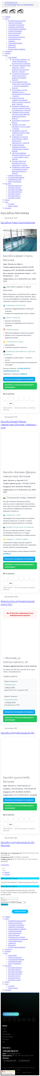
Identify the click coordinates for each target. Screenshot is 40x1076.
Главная (7, 17)
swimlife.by (23, 374)
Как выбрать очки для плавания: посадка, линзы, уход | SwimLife (21, 133)
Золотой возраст (14, 35)
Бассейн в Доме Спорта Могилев (18, 222)
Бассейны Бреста (14, 196)
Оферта (18, 1070)
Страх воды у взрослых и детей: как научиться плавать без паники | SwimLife (20, 77)
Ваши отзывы (13, 206)
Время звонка (5, 902)
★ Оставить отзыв (11, 1014)
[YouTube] (16, 403)
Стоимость (8, 51)
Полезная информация (16, 177)
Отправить (4, 904)
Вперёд (7, 872)
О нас (6, 202)
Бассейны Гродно (14, 194)
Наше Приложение (14, 33)
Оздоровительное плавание (14, 40)
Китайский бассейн (14, 179)
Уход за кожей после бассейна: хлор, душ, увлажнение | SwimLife (20, 163)
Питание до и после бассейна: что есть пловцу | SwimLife (21, 127)
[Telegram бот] (21, 398)
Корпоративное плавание (17, 29)
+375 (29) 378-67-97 (23, 368)
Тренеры (7, 53)
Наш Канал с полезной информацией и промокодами (19, 386)
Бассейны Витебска (15, 192)
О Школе (11, 204)
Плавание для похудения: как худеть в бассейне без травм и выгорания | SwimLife (21, 115)
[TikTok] (27, 398)
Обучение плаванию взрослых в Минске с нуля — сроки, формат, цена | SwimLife (21, 156)
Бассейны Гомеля (14, 198)
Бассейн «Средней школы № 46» (17, 732)
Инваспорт (12, 45)
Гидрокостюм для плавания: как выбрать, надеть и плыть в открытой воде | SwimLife (21, 101)
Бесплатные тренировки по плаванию (19, 379)
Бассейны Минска (14, 188)
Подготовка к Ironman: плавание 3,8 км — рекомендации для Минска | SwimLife (21, 93)
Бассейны (7, 184)
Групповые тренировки (16, 25)
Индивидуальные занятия (17, 21)
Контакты (7, 208)
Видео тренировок (14, 181)
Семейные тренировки (16, 27)
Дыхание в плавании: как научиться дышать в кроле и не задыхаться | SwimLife (21, 108)
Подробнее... (5, 865)
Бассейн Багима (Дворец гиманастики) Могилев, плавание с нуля (19, 424)
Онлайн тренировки (15, 31)
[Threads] (5, 398)
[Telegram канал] (16, 398)
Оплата (6, 200)
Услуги (6, 19)
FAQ (4, 1042)
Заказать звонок (20, 911)
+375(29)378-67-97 (10, 2)
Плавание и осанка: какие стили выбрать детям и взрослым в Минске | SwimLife (21, 170)
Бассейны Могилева (15, 190)
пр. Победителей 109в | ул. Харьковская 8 (18, 5)
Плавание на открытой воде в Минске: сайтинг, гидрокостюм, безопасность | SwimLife (20, 140)
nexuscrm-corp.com (26, 1072)
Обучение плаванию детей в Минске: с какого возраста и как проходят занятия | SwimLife (21, 68)
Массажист (12, 47)
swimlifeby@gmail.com (11, 371)
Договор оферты (8, 1037)
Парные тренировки (15, 23)
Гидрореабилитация (15, 43)
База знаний (12, 57)
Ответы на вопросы (15, 175)
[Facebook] (5, 403)
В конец (7, 874)
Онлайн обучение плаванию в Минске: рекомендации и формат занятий (20, 148)
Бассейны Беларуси (15, 186)
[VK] (32, 398)
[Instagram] (10, 398)
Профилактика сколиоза (16, 37)
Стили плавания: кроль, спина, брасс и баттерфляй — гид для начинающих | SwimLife (21, 85)
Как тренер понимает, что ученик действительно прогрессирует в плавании (21, 61)
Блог (6, 55)
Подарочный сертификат (16, 49)
